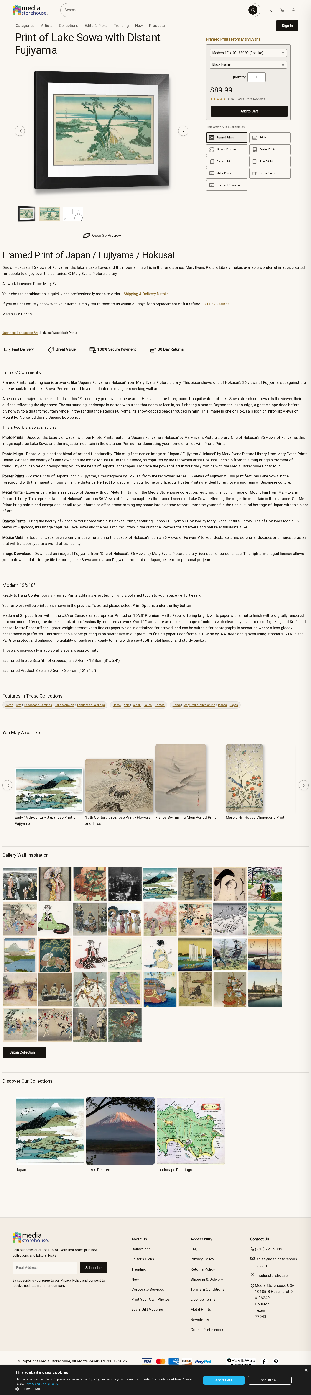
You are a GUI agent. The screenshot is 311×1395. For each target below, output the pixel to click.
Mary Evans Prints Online (199, 705)
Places (222, 705)
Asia (127, 705)
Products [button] (157, 25)
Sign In (287, 25)
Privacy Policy (202, 1259)
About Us (139, 1239)
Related (160, 705)
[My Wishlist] (272, 10)
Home (9, 705)
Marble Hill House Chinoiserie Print (255, 817)
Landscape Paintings (38, 705)
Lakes (148, 705)
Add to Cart (249, 111)
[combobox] (155, 10)
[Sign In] (293, 10)
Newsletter (200, 1319)
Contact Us (259, 1239)
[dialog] (155, 1380)
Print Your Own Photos (150, 1299)
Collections (68, 25)
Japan (137, 705)
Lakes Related (98, 1169)
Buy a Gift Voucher (147, 1309)
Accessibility (201, 1239)
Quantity (238, 77)
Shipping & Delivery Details (146, 294)
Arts (18, 705)
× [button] (306, 1370)
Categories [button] (25, 25)
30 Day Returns (216, 304)
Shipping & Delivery (207, 1279)
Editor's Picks (96, 25)
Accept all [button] (223, 1380)
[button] (105, 1389)
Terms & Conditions (207, 1289)
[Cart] (283, 10)
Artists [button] (47, 25)
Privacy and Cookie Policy (41, 1384)
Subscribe (93, 1268)
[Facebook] (264, 1364)
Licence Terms (203, 1299)
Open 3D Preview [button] (106, 235)
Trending (121, 25)
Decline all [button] (270, 1380)
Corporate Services (147, 1289)
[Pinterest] (276, 1364)
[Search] (252, 10)
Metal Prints (201, 1309)
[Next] (183, 131)
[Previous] (20, 131)
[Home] (33, 10)
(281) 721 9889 (268, 1249)
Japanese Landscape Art (20, 333)
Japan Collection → (24, 1052)
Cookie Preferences (207, 1329)
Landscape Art (64, 705)
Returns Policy (203, 1269)
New (139, 25)
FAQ (194, 1249)
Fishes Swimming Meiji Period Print (186, 817)
